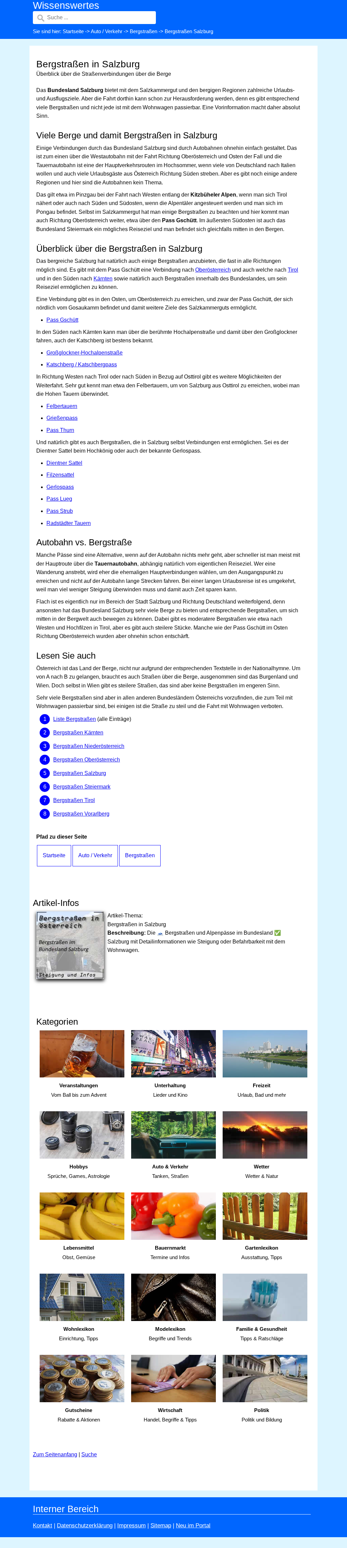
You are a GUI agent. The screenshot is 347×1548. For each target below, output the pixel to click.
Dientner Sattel (64, 463)
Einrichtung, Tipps (78, 1334)
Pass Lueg (59, 499)
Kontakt (42, 1525)
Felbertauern (61, 406)
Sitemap (160, 1525)
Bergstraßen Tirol (74, 800)
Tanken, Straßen (170, 1171)
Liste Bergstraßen (74, 719)
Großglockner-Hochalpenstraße (84, 353)
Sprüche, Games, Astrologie (78, 1171)
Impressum (131, 1525)
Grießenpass (62, 418)
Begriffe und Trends (170, 1334)
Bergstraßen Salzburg (79, 773)
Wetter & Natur (261, 1171)
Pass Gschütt (62, 320)
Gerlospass (60, 487)
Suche (89, 1454)
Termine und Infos (170, 1252)
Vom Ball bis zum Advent (78, 1090)
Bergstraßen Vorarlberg (81, 814)
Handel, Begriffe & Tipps (170, 1415)
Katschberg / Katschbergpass (81, 364)
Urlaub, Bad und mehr (262, 1090)
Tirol (293, 270)
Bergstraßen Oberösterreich (86, 759)
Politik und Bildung (262, 1415)
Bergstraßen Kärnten (78, 732)
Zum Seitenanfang (55, 1454)
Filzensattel (60, 475)
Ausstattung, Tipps (261, 1252)
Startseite (73, 31)
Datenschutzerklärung (85, 1525)
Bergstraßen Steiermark (81, 787)
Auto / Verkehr (106, 31)
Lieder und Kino (170, 1090)
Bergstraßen (143, 31)
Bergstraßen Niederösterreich (88, 746)
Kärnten (103, 278)
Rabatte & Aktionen (79, 1415)
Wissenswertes (66, 5)
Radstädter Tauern (68, 523)
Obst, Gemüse (78, 1252)
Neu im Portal (193, 1525)
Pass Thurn (60, 430)
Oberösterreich (213, 270)
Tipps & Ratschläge (261, 1334)
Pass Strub (59, 511)
